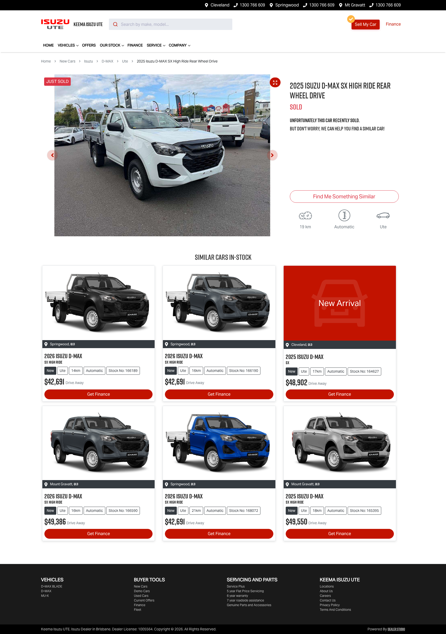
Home (48, 45)
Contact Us (328, 600)
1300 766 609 (252, 5)
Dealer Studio (396, 629)
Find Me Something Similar (344, 196)
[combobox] (170, 24)
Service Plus (236, 586)
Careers (325, 596)
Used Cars (141, 596)
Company (178, 45)
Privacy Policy (330, 605)
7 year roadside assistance (245, 600)
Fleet (137, 610)
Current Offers (144, 600)
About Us (326, 591)
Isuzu (88, 61)
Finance (393, 24)
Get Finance (98, 394)
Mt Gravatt (355, 5)
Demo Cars (142, 591)
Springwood (287, 5)
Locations (327, 586)
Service (154, 45)
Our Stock (110, 45)
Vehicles (66, 45)
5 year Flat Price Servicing (245, 591)
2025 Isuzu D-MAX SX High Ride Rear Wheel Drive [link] (177, 61)
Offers (89, 45)
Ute (125, 61)
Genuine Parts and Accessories (249, 605)
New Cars (67, 61)
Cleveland (220, 5)
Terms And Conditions (335, 610)
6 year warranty (237, 596)
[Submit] (115, 24)
